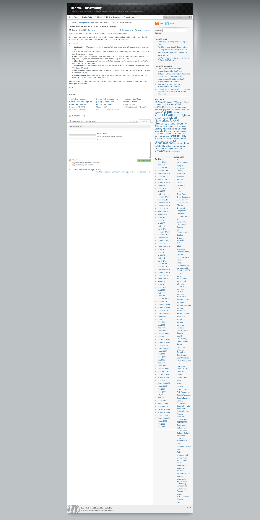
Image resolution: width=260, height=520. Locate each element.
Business (178, 109)
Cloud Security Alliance (171, 125)
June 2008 (162, 357)
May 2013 (161, 191)
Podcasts (180, 372)
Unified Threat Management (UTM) (182, 460)
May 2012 (161, 223)
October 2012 (163, 209)
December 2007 (164, 375)
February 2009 (163, 334)
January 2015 (163, 171)
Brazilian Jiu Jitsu (87, 17)
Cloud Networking (166, 119)
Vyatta (179, 494)
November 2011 (164, 241)
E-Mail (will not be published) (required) (109, 136)
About (76, 17)
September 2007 (164, 383)
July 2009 (161, 319)
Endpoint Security (183, 252)
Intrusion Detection (184, 305)
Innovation (159, 131)
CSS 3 (111, 510)
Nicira (175, 131)
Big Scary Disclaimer (113, 17)
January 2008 (163, 372)
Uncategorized (83, 23)
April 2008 (161, 363)
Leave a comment (144, 30)
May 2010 (161, 290)
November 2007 (164, 377)
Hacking (180, 273)
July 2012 (161, 217)
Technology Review (184, 446)
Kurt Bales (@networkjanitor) (168, 74)
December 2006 (164, 409)
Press (179, 380)
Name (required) (102, 133)
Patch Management (184, 361)
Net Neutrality (182, 339)
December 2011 (164, 238)
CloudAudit (181, 208)
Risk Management (183, 392)
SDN (172, 136)
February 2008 (163, 369)
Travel (179, 449)
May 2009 (161, 325)
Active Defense (182, 163)
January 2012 (163, 235)
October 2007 (163, 380)
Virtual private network (173, 148)
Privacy (179, 383)
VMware (160, 150)
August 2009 (162, 316)
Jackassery (181, 316)
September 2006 (164, 418)
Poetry (179, 375)
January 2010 (163, 302)
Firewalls (180, 255)
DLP (178, 243)
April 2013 (161, 194)
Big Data (180, 180)
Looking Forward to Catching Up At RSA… (87, 170)
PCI (178, 364)
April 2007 (161, 398)
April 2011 (161, 258)
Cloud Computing (170, 114)
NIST (180, 131)
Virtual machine (172, 146)
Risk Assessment (183, 389)
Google (168, 126)
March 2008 (162, 366)
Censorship (181, 185)
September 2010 (164, 278)
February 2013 (163, 197)
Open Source (160, 133)
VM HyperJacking (183, 473)
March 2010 (162, 296)
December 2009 (164, 305)
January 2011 (163, 267)
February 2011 (163, 264)
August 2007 (162, 386)
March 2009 (162, 331)
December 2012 (164, 203)
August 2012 (162, 214)
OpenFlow (186, 131)
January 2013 (163, 200)
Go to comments (127, 30)
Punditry (180, 386)
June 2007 (162, 392)
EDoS (179, 246)
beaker (93, 30)
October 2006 (163, 415)
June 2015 (162, 162)
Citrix (179, 191)
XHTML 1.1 (102, 510)
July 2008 (161, 354)
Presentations (182, 378)
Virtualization (163, 143)
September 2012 (164, 211)
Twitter (172, 23)
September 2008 (164, 348)
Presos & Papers (129, 17)
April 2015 (161, 165)
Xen (178, 502)
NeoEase (91, 510)
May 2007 (161, 395)
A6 (156, 102)
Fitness (99, 17)
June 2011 (161, 252)
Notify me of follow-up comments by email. (86, 163)
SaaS (167, 136)
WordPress (73, 509)
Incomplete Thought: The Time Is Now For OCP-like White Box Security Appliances (174, 92)
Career (179, 182)
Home (70, 17)
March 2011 (162, 261)
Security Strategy (183, 419)
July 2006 (161, 424)
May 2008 (161, 360)
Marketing (180, 325)
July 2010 (161, 284)
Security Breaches (183, 398)
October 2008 (163, 345)
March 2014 (162, 177)
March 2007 (162, 401)
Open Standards (183, 358)
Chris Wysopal (102, 78)
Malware (180, 322)
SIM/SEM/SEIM (182, 422)
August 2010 (162, 281)
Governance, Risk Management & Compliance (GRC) (184, 268)
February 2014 (163, 179)
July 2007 (161, 389)
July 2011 (161, 249)
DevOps (180, 235)
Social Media (181, 425)
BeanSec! (180, 177)
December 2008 (164, 339)
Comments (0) (144, 121)
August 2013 (162, 185)
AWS (172, 109)
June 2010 (162, 287)
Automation (181, 174)
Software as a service (164, 138)
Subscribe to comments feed (81, 160)
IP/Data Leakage (183, 313)
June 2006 (162, 427)
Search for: (158, 30)
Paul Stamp (145, 71)
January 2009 (163, 337)
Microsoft (168, 131)
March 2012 (162, 229)
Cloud (167, 112)
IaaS (174, 126)
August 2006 (162, 421)
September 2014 (164, 174)
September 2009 (164, 313)
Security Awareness (184, 395)
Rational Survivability (86, 8)
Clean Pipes (181, 194)
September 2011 (164, 246)
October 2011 (163, 244)
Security (180, 136)
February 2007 (163, 404)
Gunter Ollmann (81, 68)
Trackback (92, 121)
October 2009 (163, 310)
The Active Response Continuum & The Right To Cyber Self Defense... (80, 101)
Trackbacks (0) (132, 121)
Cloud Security (167, 121)
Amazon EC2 (172, 102)
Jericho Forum (182, 319)
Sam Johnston (89, 63)
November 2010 (164, 273)
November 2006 (164, 412)
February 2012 (163, 232)
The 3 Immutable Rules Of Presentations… (173, 47)
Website (99, 140)
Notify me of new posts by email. (82, 165)
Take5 (179, 443)
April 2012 (161, 226)
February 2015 (163, 168)
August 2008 (162, 351)
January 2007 (163, 406)
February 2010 (163, 299)
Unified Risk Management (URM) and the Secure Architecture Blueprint (107, 101)
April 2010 (161, 293)
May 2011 (161, 255)
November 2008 (164, 342)
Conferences (181, 214)
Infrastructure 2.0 (183, 299)
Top (190, 507)
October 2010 (163, 276)
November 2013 (164, 182)
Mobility (180, 336)
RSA (163, 136)
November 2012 (164, 206)
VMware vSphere (173, 151)
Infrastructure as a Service (174, 129)
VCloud (173, 141)
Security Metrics (182, 411)
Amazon (162, 102)
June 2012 (162, 220)
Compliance (181, 211)
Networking (181, 347)
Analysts (180, 166)
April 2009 (161, 328)
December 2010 (164, 270)
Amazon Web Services (168, 105)
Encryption (181, 249)
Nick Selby (125, 59)
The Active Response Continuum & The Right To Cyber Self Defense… (122, 172)
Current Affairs (182, 222)
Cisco (183, 109)
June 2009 (162, 322)
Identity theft (181, 281)
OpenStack (169, 133)
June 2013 (162, 188)
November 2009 (164, 307)
